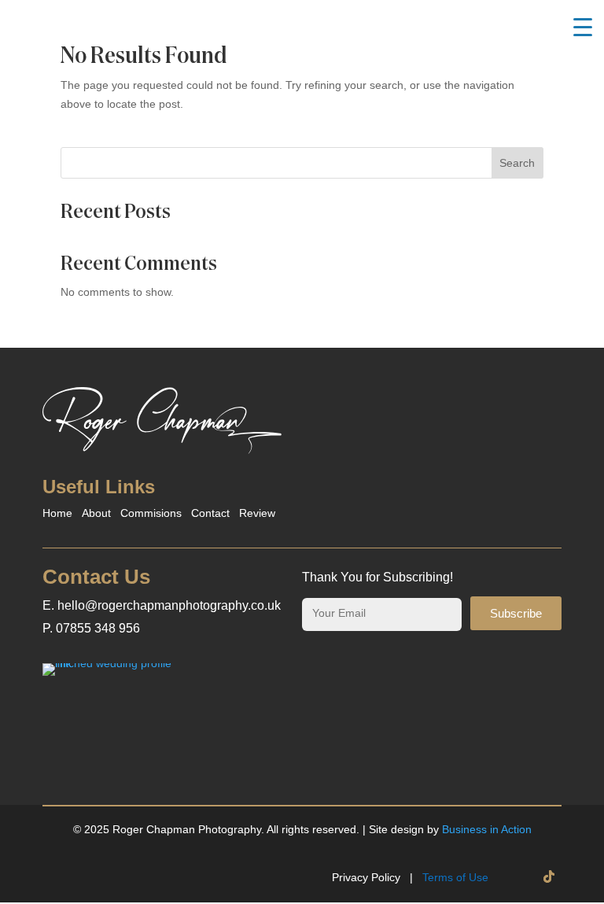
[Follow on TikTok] (549, 876)
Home (57, 513)
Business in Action (487, 829)
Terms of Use (455, 877)
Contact (210, 513)
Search (517, 163)
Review (257, 513)
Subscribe (516, 613)
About (96, 513)
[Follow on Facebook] (517, 876)
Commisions (151, 513)
